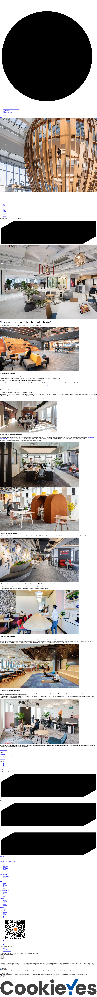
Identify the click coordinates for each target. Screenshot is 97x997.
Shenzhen (5, 870)
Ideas (4, 214)
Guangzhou (5, 866)
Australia (4, 115)
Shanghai (5, 869)
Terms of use (5, 948)
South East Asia (6, 110)
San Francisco (6, 902)
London (4, 894)
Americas (5, 113)
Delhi (4, 884)
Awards (4, 210)
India (4, 111)
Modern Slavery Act (7, 951)
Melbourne (5, 912)
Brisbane (4, 910)
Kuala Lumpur (6, 876)
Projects (4, 213)
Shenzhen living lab (45, 384)
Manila (4, 877)
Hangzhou (5, 867)
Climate (4, 209)
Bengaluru (5, 883)
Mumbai (4, 886)
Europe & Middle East (7, 112)
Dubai (4, 893)
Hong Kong (5, 868)
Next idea (2, 769)
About (4, 204)
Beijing (4, 863)
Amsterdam (5, 892)
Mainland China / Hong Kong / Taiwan (11, 109)
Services (4, 216)
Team (4, 205)
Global (4, 107)
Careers (4, 211)
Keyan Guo (2, 759)
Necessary (4, 968)
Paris (4, 896)
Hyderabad (5, 885)
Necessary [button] (2, 967)
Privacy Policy (6, 949)
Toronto (4, 904)
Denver (4, 900)
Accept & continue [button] (11, 954)
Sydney (4, 914)
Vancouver (5, 905)
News (4, 207)
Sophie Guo (2, 754)
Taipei (4, 872)
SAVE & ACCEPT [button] (4, 975)
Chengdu (4, 864)
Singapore (5, 878)
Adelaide (4, 909)
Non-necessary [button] (3, 972)
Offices (4, 206)
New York (5, 901)
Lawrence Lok (3, 750)
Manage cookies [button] (3, 954)
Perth (4, 913)
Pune (4, 888)
